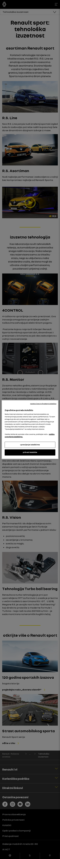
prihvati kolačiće (30, 452)
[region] (29, 429)
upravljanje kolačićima (30, 445)
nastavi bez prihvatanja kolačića (43, 403)
